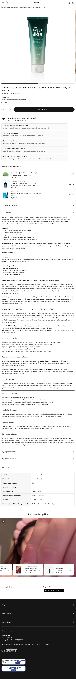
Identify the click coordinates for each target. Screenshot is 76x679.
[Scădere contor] (3, 109)
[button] (2, 2)
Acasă (3, 7)
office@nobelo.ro (11, 649)
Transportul (9, 99)
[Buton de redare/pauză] (3, 521)
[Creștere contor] (10, 109)
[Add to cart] (8, 569)
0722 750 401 (11, 651)
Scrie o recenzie (53, 591)
